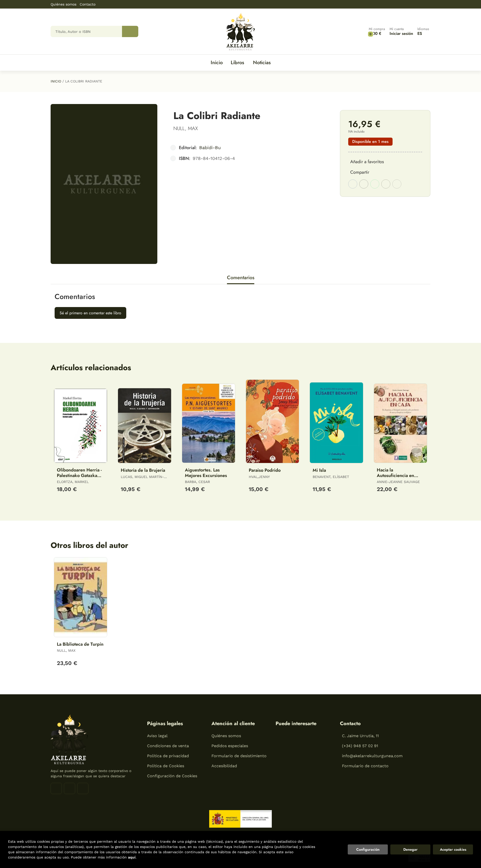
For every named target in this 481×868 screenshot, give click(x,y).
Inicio (56, 81)
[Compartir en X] (363, 183)
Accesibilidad (224, 765)
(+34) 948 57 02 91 (360, 745)
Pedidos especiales (229, 745)
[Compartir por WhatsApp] (374, 183)
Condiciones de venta (168, 745)
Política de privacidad (168, 755)
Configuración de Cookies (172, 776)
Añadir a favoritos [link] (367, 161)
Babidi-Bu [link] (210, 147)
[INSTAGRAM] (69, 788)
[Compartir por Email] (385, 183)
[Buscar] (130, 31)
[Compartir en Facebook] (352, 183)
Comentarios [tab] (240, 277)
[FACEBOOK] (56, 788)
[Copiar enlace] (396, 183)
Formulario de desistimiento (239, 755)
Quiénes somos (63, 4)
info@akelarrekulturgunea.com (372, 755)
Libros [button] (237, 62)
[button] (377, 31)
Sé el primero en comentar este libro (90, 313)
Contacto (87, 4)
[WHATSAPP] (82, 788)
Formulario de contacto (365, 765)
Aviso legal (157, 735)
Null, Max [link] (185, 128)
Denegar (410, 849)
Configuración (368, 849)
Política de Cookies (165, 765)
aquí (132, 857)
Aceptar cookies (453, 849)
